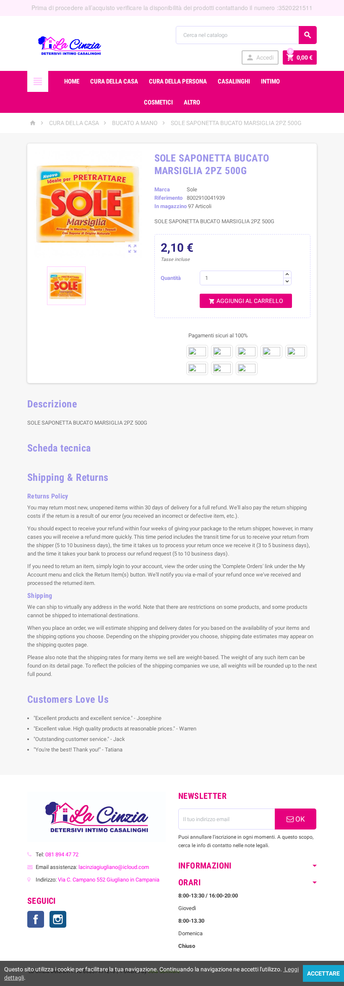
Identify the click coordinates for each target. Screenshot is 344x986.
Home (71, 81)
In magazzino (170, 206)
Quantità (171, 278)
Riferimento (168, 198)
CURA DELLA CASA (114, 81)
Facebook (35, 919)
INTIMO (270, 81)
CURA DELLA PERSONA (178, 81)
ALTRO (192, 102)
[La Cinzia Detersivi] (69, 45)
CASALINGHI (234, 81)
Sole (192, 189)
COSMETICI (158, 102)
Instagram (58, 919)
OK (299, 819)
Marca (162, 189)
